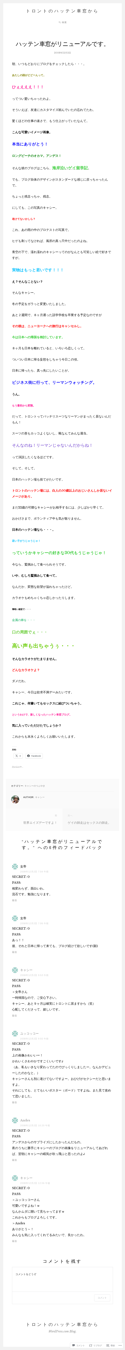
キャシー (40, 797)
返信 (14, 900)
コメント (102, 1297)
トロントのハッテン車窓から (62, 11)
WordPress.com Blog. (62, 1331)
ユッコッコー (29, 1033)
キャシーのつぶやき (35, 785)
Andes (25, 1120)
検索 (64, 22)
